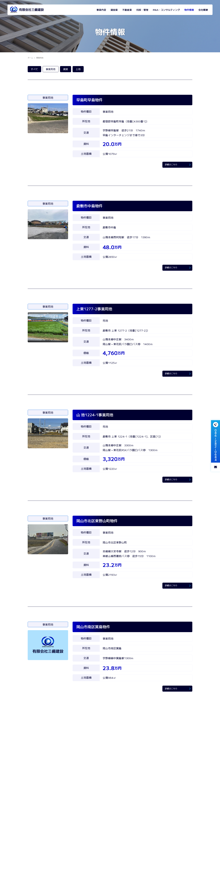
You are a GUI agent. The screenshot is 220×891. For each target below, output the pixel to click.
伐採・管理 (142, 10)
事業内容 (101, 10)
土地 (78, 69)
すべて (34, 69)
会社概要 (203, 10)
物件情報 (189, 10)
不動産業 (127, 10)
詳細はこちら (171, 164)
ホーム (30, 57)
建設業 (114, 10)
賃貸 (65, 69)
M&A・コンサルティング (166, 10)
